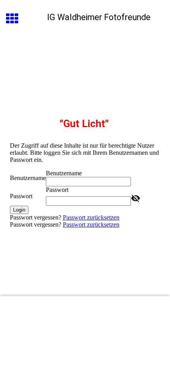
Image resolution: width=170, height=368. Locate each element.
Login (19, 210)
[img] (85, 74)
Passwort (21, 196)
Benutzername (28, 178)
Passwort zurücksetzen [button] (91, 217)
